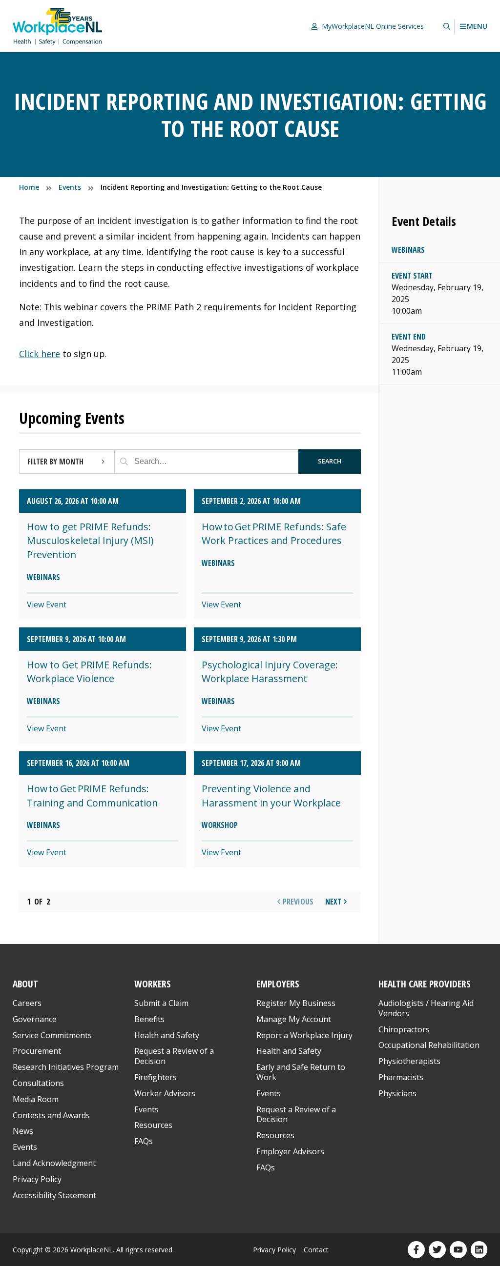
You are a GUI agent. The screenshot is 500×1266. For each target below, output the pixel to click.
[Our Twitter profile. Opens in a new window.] (437, 1249)
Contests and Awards (51, 1115)
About (25, 983)
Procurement (37, 1050)
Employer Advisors (290, 1151)
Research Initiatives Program (66, 1067)
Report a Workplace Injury (304, 1035)
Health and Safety (166, 1035)
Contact (316, 1249)
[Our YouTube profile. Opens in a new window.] (458, 1249)
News (23, 1130)
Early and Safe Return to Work (300, 1072)
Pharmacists (400, 1077)
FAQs (143, 1141)
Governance (35, 1019)
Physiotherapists (409, 1061)
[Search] (124, 461)
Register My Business (295, 1003)
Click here (39, 354)
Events (25, 1147)
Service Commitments (53, 1035)
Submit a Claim (161, 1003)
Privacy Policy (37, 1179)
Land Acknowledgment (54, 1163)
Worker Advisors (164, 1093)
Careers (27, 1003)
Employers (277, 983)
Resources (153, 1125)
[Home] (58, 26)
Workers (152, 983)
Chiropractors (404, 1029)
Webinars (408, 249)
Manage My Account (293, 1019)
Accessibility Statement (54, 1195)
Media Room (36, 1099)
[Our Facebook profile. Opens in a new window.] (416, 1249)
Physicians (397, 1093)
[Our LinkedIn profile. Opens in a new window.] (479, 1249)
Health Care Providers (424, 983)
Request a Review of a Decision (174, 1055)
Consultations (38, 1083)
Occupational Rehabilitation (428, 1045)
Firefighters (155, 1077)
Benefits (149, 1019)
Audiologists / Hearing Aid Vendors (426, 1008)
